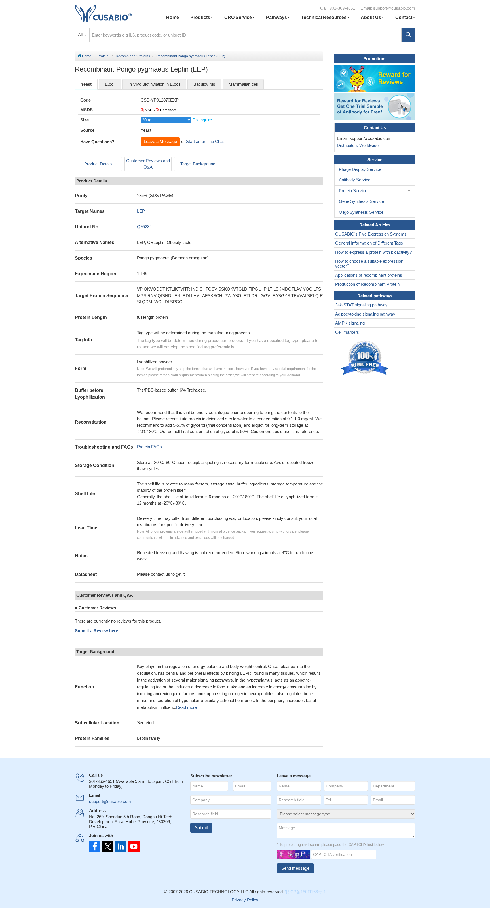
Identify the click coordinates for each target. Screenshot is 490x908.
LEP (141, 211)
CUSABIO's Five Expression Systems (371, 234)
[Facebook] (94, 846)
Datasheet (168, 110)
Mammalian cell (243, 84)
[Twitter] (107, 846)
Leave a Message (160, 141)
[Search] (408, 35)
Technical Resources (324, 17)
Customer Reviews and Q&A (148, 164)
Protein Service (353, 190)
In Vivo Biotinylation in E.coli (154, 84)
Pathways (276, 17)
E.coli (110, 84)
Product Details (98, 163)
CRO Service (238, 17)
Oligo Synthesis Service (361, 212)
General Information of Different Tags (369, 243)
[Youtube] (132, 846)
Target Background (197, 163)
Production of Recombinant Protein (367, 284)
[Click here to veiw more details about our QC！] (365, 358)
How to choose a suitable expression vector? (369, 263)
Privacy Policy (245, 900)
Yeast (86, 84)
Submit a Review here (96, 630)
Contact (403, 17)
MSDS (150, 110)
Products (200, 17)
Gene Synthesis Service (361, 201)
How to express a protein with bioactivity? (373, 252)
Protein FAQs (149, 446)
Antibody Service (354, 179)
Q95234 (144, 226)
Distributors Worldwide (357, 145)
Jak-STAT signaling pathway (361, 304)
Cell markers (347, 332)
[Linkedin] (119, 846)
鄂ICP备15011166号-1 (305, 891)
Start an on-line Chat (205, 141)
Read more (186, 707)
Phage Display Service (360, 169)
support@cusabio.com (394, 8)
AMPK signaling (350, 323)
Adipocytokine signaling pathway (365, 314)
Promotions (374, 58)
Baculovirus (204, 84)
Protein (103, 56)
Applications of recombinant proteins (368, 275)
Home (172, 17)
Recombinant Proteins (133, 56)
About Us (371, 17)
